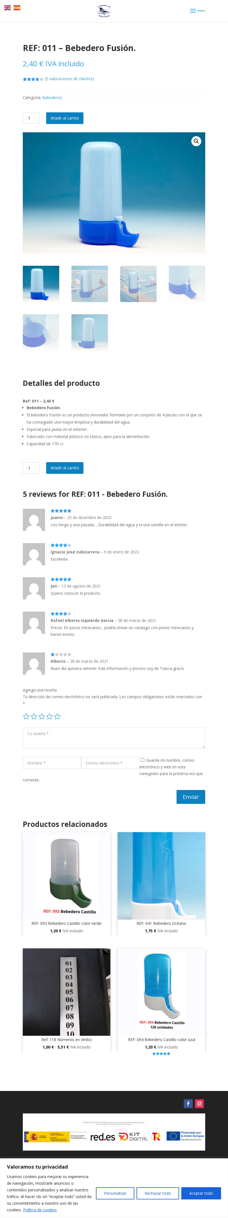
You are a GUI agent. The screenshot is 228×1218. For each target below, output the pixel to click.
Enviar (191, 797)
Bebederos (52, 97)
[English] (7, 7)
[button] (196, 141)
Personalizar (115, 1193)
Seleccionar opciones (66, 1061)
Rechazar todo (158, 1193)
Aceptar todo (201, 1193)
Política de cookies (40, 1209)
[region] (114, 1188)
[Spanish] (17, 7)
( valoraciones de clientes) (69, 78)
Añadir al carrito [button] (66, 945)
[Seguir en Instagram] (199, 1103)
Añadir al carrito (65, 118)
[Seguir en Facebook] (188, 1103)
